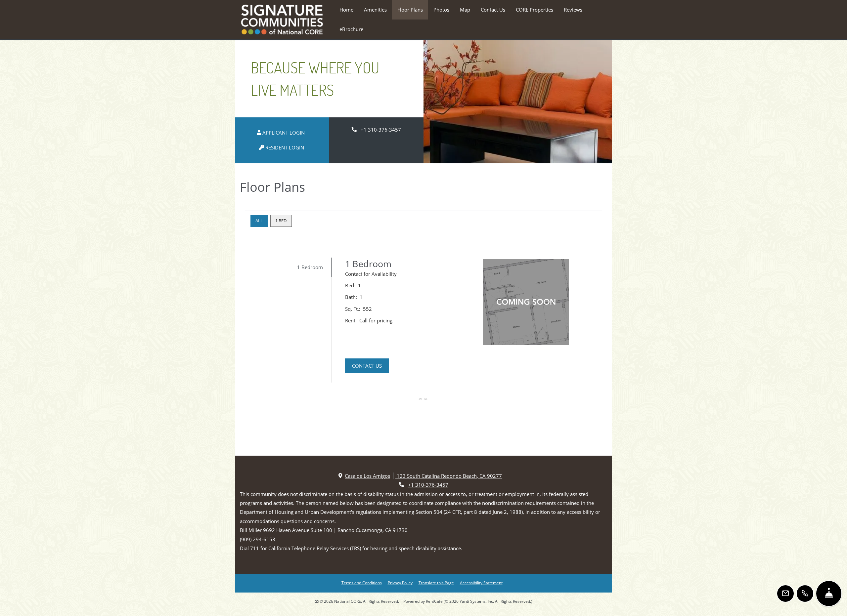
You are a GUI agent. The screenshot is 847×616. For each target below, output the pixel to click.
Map (465, 9)
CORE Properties (534, 9)
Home (346, 9)
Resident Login (287, 147)
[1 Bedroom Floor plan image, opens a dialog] (526, 302)
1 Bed (281, 221)
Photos (441, 9)
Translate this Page (436, 583)
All (259, 221)
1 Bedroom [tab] (310, 267)
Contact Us (493, 9)
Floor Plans (410, 9)
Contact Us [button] (370, 365)
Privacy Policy (400, 583)
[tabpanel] (473, 320)
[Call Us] (805, 593)
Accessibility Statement (481, 583)
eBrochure (351, 29)
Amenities (375, 9)
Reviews (573, 9)
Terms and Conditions (361, 583)
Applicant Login (286, 132)
